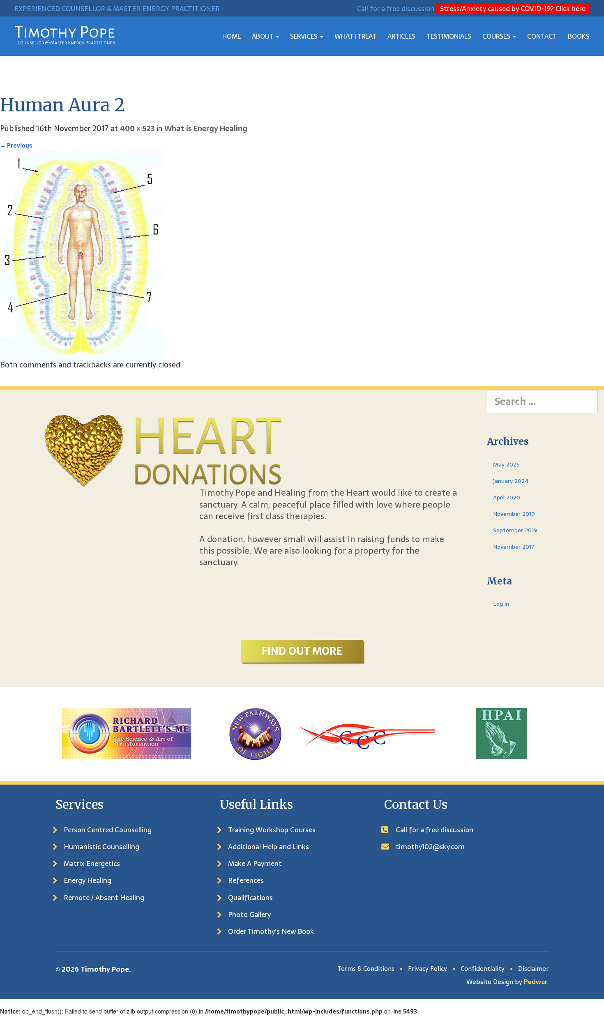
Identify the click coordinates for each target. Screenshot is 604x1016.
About (263, 36)
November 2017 (513, 546)
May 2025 (506, 464)
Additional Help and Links (268, 846)
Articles (401, 36)
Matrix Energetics (92, 863)
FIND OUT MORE (302, 651)
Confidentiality (483, 968)
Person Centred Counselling (108, 830)
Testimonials (448, 36)
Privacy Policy (427, 968)
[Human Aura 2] (82, 256)
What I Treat (355, 36)
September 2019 (515, 530)
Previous (16, 145)
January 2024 (510, 480)
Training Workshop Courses (272, 830)
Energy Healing (87, 880)
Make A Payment (255, 863)
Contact (542, 36)
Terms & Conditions (365, 968)
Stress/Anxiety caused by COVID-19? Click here (513, 8)
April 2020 (506, 497)
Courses (497, 36)
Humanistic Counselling (101, 846)
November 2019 (514, 513)
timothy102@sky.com (430, 846)
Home (231, 36)
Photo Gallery (249, 914)
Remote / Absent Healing (104, 897)
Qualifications (250, 897)
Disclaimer (533, 968)
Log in (501, 603)
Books (579, 36)
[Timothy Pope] (64, 34)
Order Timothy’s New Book (271, 931)
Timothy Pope (105, 969)
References (246, 880)
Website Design (489, 982)
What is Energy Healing (205, 128)
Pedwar (535, 982)
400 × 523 (137, 128)
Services (304, 36)
